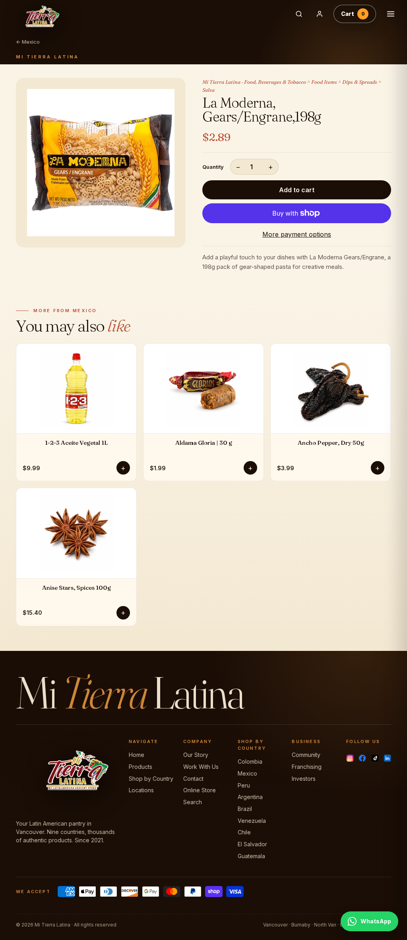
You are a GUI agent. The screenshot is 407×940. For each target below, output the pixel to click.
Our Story (195, 754)
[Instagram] (350, 758)
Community (306, 754)
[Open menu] (390, 13)
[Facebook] (362, 758)
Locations (141, 790)
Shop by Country (151, 778)
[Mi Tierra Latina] (145, 14)
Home (136, 754)
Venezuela (252, 820)
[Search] (299, 14)
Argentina (250, 796)
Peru (244, 785)
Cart (353, 13)
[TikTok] (375, 758)
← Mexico (28, 42)
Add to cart (296, 190)
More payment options (296, 234)
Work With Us (201, 766)
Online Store (199, 790)
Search (192, 802)
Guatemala (251, 856)
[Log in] (319, 14)
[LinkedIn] (387, 758)
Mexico (247, 773)
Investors (304, 778)
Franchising (307, 766)
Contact (193, 778)
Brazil (245, 808)
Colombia (250, 761)
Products (140, 766)
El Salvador (252, 844)
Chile (244, 832)
